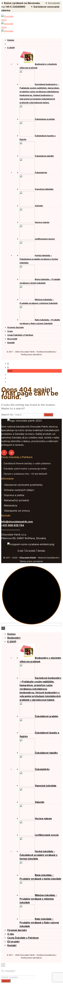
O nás (20, 550)
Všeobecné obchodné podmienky (23, 484)
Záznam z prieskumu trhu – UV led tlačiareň (25, 473)
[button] (8, 363)
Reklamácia (10, 505)
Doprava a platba (14, 495)
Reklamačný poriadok (16, 500)
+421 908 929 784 (12, 525)
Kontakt (42, 550)
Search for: (7, 414)
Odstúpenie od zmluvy (17, 510)
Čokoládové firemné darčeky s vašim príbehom (27, 463)
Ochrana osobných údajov (19, 489)
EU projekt (30, 550)
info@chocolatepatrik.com (17, 521)
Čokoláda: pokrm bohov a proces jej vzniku (25, 468)
